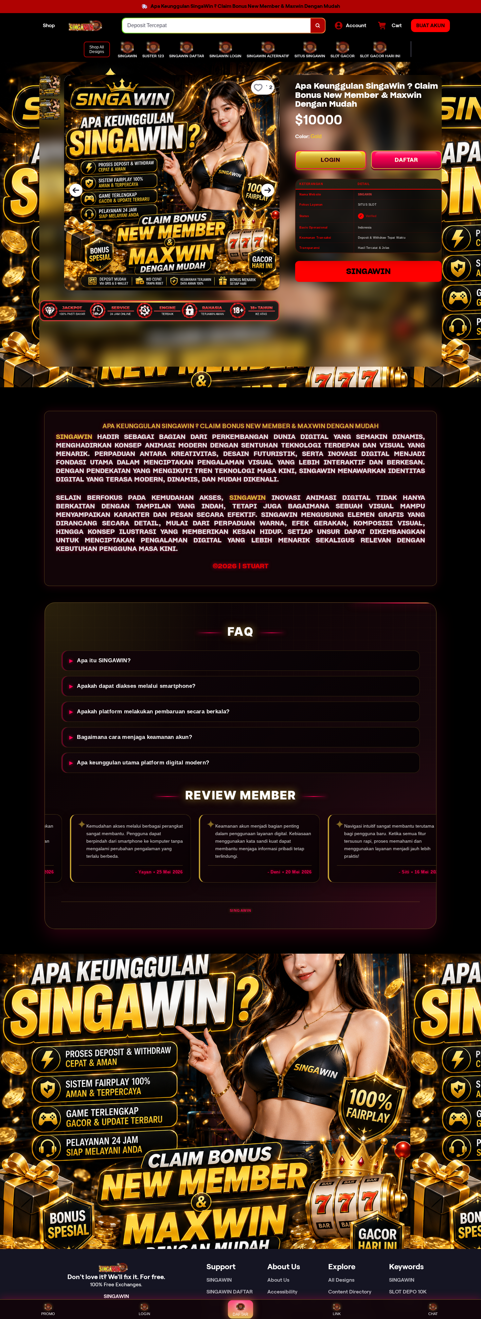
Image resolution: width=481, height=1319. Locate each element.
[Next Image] (267, 190)
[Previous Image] (76, 190)
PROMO (48, 1314)
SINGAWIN (368, 271)
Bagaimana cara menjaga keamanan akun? (134, 737)
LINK (337, 1314)
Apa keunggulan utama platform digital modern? (143, 763)
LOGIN (330, 159)
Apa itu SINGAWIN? (104, 660)
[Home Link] (88, 25)
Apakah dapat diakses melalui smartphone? (136, 686)
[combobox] (216, 25)
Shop (49, 25)
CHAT (433, 1314)
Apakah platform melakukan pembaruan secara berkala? (153, 711)
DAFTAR (406, 159)
